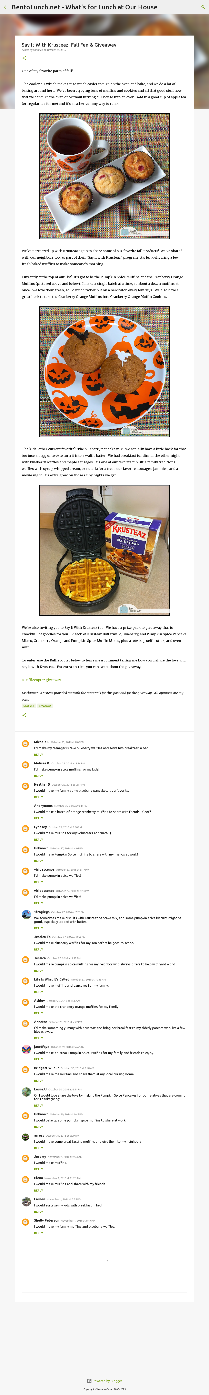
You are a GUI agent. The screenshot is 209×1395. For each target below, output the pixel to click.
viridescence (44, 869)
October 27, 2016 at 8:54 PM (69, 937)
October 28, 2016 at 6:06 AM (63, 1000)
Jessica (40, 958)
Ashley (39, 1000)
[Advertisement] (104, 1337)
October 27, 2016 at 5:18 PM (72, 890)
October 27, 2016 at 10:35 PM (88, 979)
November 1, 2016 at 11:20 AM (62, 1178)
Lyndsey (40, 827)
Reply (38, 754)
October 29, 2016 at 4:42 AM (67, 1046)
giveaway (45, 705)
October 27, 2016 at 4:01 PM (66, 848)
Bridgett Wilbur (46, 1068)
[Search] (203, 7)
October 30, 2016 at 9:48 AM (77, 1068)
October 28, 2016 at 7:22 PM (65, 1022)
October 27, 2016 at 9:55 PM (64, 958)
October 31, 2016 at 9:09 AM (62, 1135)
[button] (24, 58)
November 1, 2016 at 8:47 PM (78, 1220)
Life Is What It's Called (51, 979)
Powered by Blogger (107, 1381)
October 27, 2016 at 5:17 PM (72, 869)
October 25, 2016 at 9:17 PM (68, 784)
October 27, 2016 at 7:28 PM (67, 912)
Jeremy (40, 1156)
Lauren (39, 1199)
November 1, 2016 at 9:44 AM (65, 1156)
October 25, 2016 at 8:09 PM (67, 742)
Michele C (41, 742)
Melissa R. (42, 763)
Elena (38, 1178)
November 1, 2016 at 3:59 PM (64, 1199)
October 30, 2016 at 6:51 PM (65, 1089)
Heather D (42, 784)
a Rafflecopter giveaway (41, 680)
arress (39, 1135)
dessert (28, 705)
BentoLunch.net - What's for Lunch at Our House (84, 7)
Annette (40, 1022)
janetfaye (41, 1047)
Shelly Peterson (46, 1220)
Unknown (41, 848)
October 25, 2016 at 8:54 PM (68, 763)
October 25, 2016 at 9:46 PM (71, 805)
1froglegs (42, 912)
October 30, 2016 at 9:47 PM (66, 1114)
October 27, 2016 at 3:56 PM (65, 827)
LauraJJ (40, 1089)
